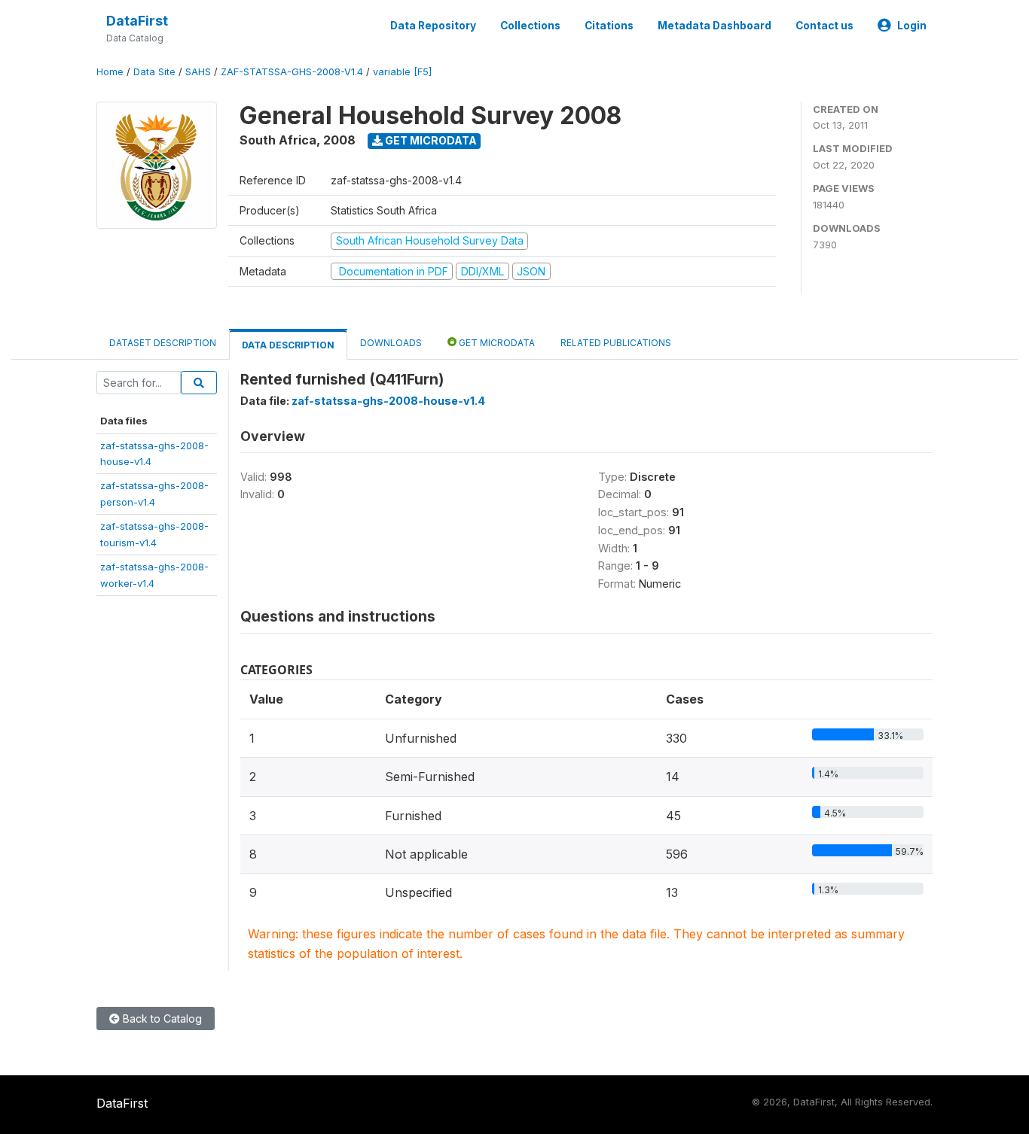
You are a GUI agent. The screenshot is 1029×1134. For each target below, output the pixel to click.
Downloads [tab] (391, 342)
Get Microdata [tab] (495, 342)
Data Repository (433, 26)
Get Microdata (430, 140)
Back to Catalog (161, 1018)
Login (912, 26)
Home (110, 72)
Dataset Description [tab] (162, 342)
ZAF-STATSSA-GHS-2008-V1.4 (292, 72)
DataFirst (137, 21)
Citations (609, 26)
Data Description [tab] (288, 345)
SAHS (198, 72)
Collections (530, 26)
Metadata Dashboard (714, 26)
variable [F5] (402, 72)
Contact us (824, 26)
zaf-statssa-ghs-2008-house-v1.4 (388, 400)
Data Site (154, 72)
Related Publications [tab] (615, 342)
